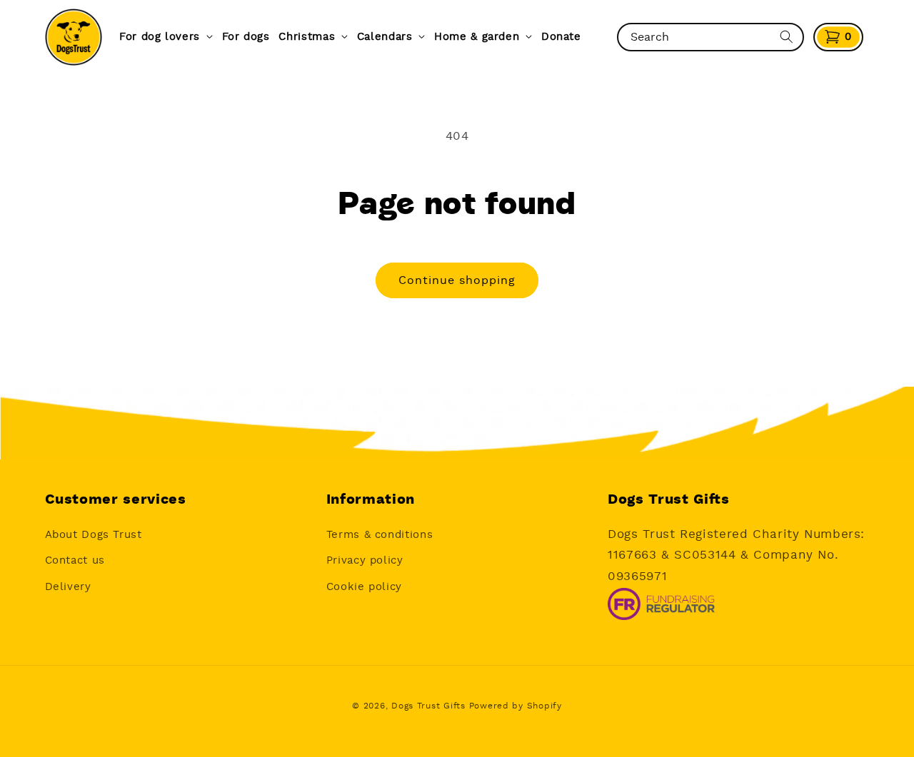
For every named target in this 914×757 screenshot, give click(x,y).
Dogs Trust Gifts (428, 706)
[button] (838, 37)
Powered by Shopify (515, 706)
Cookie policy (364, 586)
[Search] (786, 37)
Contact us (75, 559)
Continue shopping (457, 280)
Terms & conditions (379, 534)
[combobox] (698, 37)
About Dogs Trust (93, 534)
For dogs (246, 36)
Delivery (68, 586)
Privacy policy (364, 559)
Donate (561, 36)
